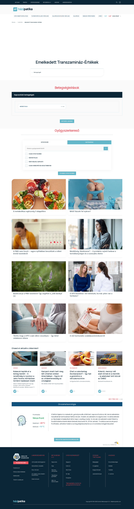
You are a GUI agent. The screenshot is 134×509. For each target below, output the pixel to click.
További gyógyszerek (67, 173)
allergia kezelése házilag (61, 16)
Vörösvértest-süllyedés (37, 466)
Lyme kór (101, 16)
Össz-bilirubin (35, 470)
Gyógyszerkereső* (72, 455)
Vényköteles (33, 158)
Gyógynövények (97, 470)
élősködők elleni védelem (40, 16)
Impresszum (16, 468)
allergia (76, 16)
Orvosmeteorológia (21, 16)
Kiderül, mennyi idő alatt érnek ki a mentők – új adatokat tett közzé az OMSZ (109, 375)
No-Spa (68, 474)
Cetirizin (68, 466)
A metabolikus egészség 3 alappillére (29, 211)
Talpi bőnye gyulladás (54, 475)
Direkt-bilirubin (35, 479)
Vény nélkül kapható (36, 161)
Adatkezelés (16, 475)
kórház (15, 368)
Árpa (53, 466)
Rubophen (68, 477)
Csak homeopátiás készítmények (40, 165)
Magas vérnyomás (89, 16)
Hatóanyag (89, 142)
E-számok (111, 474)
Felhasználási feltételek (19, 472)
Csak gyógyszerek (35, 154)
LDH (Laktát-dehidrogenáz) (38, 462)
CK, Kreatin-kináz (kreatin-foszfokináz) (38, 474)
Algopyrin (68, 462)
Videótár (110, 466)
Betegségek (37, 72)
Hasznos (56, 2)
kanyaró (44, 368)
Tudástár (20, 22)
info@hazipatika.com (115, 501)
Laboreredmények (67, 2)
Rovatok (25, 2)
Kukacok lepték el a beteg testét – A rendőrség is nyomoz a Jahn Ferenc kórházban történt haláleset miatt (24, 376)
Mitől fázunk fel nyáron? (80, 211)
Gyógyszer (44, 142)
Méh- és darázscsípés (55, 481)
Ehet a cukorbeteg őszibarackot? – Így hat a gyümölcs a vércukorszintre (80, 375)
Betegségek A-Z (47, 2)
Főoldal (13, 22)
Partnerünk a (106, 445)
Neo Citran (68, 470)
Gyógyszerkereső (35, 2)
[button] (39, 456)
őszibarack (73, 368)
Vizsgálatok (95, 466)
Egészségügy (102, 368)
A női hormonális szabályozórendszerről (87, 336)
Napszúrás (54, 462)
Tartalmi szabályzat (18, 479)
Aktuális (17, 2)
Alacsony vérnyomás (54, 470)
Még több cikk (113, 399)
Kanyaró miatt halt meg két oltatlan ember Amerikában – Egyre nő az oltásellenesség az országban (52, 376)
